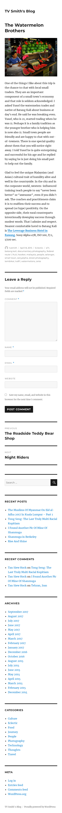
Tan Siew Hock (17, 567)
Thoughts (14, 749)
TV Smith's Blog (20, 11)
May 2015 (14, 674)
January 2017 (16, 647)
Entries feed (15, 785)
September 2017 (18, 611)
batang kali (11, 251)
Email (9, 363)
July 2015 (13, 665)
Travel (12, 754)
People (12, 736)
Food (11, 727)
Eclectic (39, 248)
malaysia (31, 254)
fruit (15, 254)
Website (10, 378)
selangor (49, 254)
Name (9, 347)
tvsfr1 (17, 261)
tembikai (9, 261)
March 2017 (15, 638)
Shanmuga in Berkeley (22, 536)
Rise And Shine (17, 541)
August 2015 (15, 661)
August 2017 (15, 616)
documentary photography (32, 251)
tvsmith (13, 248)
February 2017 (17, 643)
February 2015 (17, 687)
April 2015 (14, 678)
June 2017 (14, 625)
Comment (12, 299)
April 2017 (14, 634)
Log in (12, 780)
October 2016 (16, 656)
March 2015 (15, 683)
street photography (39, 258)
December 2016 (17, 652)
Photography (16, 740)
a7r (47, 248)
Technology (15, 745)
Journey (13, 732)
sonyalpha (22, 258)
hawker (22, 254)
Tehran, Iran (39, 585)
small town (10, 258)
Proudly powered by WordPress (40, 807)
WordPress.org (17, 794)
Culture (12, 718)
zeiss (38, 261)
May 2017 (14, 629)
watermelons (28, 261)
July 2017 (13, 620)
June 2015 (14, 669)
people (40, 254)
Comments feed (18, 789)
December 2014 (17, 692)
